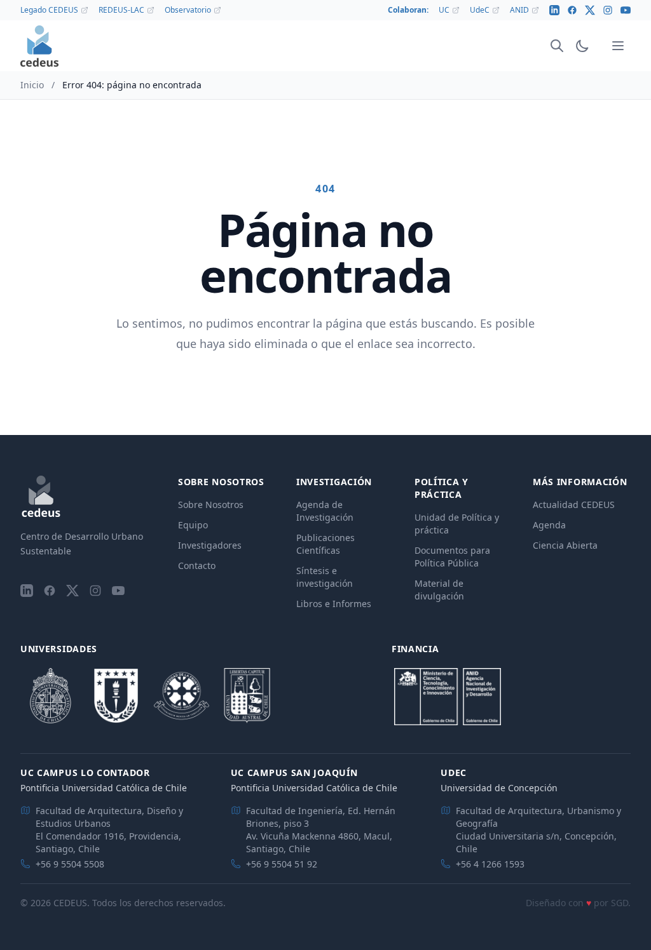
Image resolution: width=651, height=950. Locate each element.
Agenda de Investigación (324, 510)
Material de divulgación (439, 589)
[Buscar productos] (557, 45)
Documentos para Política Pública (452, 556)
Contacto (197, 565)
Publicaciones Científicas (325, 544)
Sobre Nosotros (210, 504)
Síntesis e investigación (324, 577)
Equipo (193, 525)
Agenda (549, 525)
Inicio (32, 85)
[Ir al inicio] (39, 46)
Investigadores (210, 545)
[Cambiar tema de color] (582, 45)
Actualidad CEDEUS (574, 504)
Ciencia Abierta (565, 545)
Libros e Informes (333, 604)
